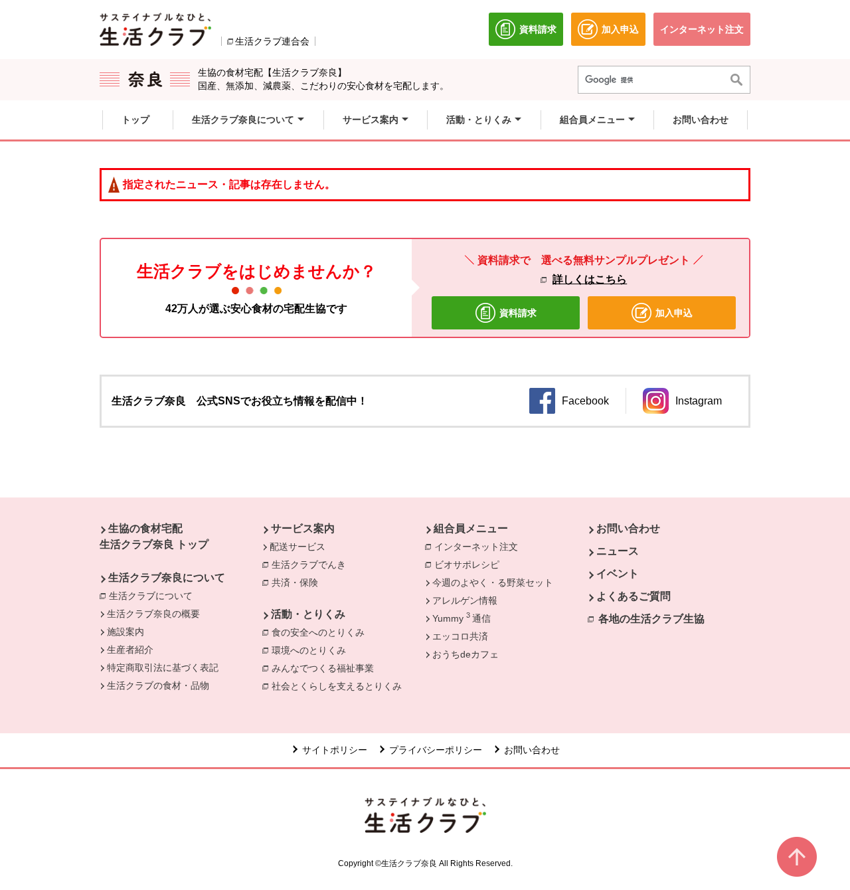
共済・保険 (298, 582)
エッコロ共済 (460, 636)
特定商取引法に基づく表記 (162, 667)
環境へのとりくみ (312, 650)
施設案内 (125, 631)
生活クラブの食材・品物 (158, 685)
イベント (617, 573)
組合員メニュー (471, 528)
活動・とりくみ (308, 614)
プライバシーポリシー (435, 750)
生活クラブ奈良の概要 (153, 613)
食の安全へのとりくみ (321, 632)
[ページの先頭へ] (797, 857)
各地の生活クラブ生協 (651, 618)
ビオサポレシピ (470, 564)
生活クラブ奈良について (166, 577)
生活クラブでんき (312, 564)
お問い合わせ (628, 528)
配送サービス (297, 546)
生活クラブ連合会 (272, 41)
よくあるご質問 (633, 596)
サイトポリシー (334, 750)
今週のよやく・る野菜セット (492, 582)
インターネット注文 (479, 546)
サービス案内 (303, 528)
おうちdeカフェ (465, 654)
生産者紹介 (130, 649)
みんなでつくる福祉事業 (326, 668)
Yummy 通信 (461, 618)
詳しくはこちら (589, 279)
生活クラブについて (154, 595)
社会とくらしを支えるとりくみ (340, 686)
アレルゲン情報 (464, 600)
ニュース (617, 551)
